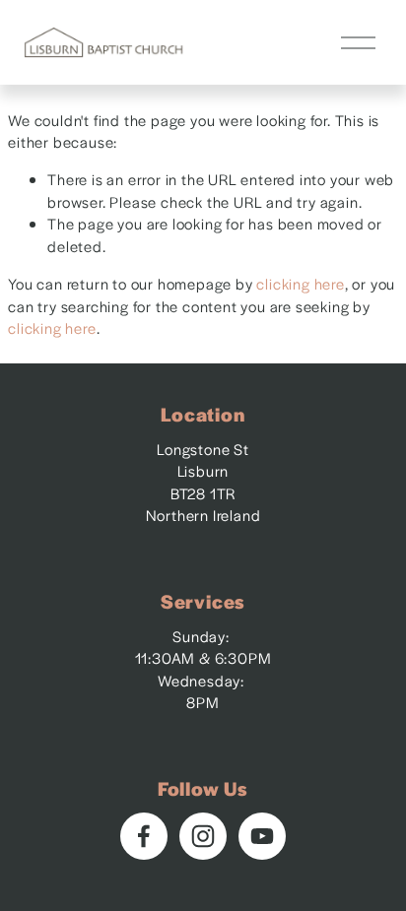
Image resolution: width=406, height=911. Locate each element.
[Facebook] (144, 836)
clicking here (300, 283)
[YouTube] (262, 836)
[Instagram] (203, 836)
